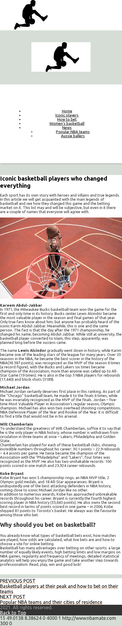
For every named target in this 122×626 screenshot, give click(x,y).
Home (67, 111)
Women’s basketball (66, 123)
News (67, 127)
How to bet (67, 119)
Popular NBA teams (73, 132)
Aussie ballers (73, 136)
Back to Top (13, 612)
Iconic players (66, 115)
